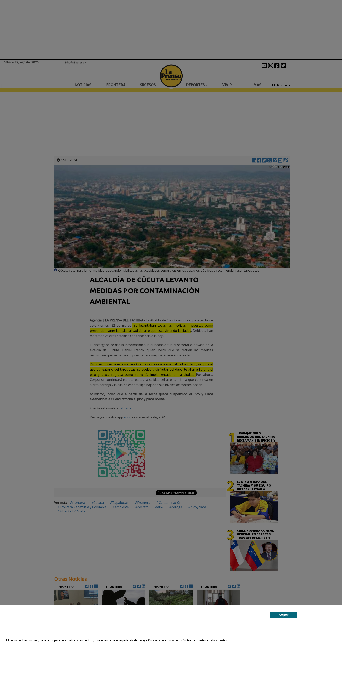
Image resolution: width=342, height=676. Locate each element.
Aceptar (283, 615)
